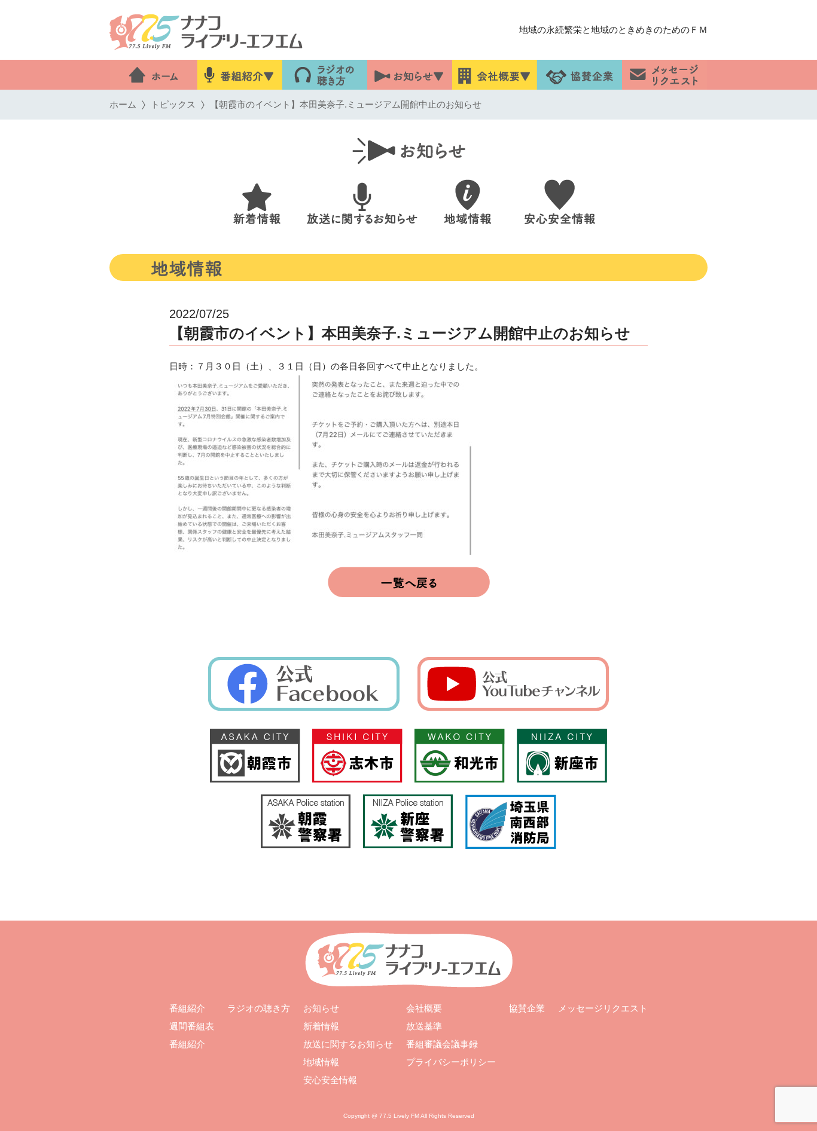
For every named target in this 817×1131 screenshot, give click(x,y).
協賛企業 (527, 1008)
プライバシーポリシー (451, 1062)
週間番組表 (191, 1026)
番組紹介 (187, 1008)
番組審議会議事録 (442, 1044)
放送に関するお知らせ (348, 1044)
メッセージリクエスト (603, 1008)
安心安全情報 (330, 1080)
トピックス (173, 104)
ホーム (122, 104)
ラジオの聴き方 (258, 1008)
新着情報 (321, 1026)
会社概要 (424, 1008)
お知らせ (321, 1008)
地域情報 (321, 1062)
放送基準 (424, 1026)
